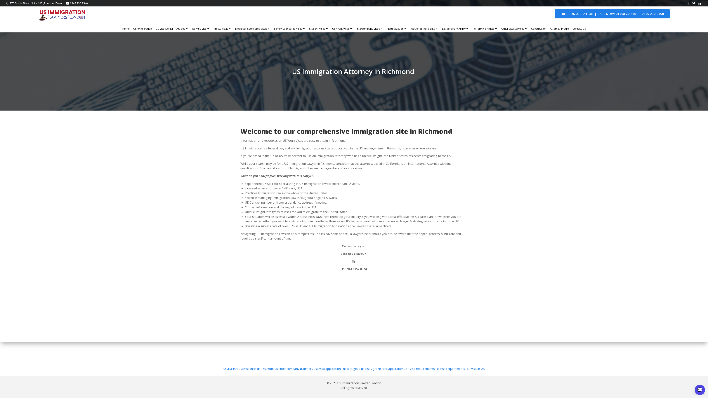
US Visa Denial (164, 28)
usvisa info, (248, 369)
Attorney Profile (559, 28)
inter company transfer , (296, 369)
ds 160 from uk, (267, 369)
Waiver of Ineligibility (423, 28)
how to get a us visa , (357, 369)
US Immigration (142, 28)
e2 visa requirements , (420, 369)
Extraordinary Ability (454, 28)
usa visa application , (327, 369)
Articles (180, 28)
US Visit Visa (199, 28)
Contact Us (579, 28)
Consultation (538, 28)
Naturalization (395, 28)
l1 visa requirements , (451, 369)
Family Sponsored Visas (288, 28)
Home (126, 28)
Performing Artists (483, 28)
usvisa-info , (232, 369)
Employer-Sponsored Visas (251, 28)
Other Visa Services (512, 28)
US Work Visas (340, 28)
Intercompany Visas (368, 28)
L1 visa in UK (475, 369)
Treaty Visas (221, 28)
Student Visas (317, 28)
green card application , (388, 369)
